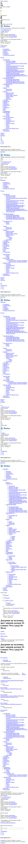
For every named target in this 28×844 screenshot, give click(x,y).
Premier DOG (9, 90)
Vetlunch (8, 97)
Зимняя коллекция (10, 121)
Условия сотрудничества (9, 55)
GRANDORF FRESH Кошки (12, 79)
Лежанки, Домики (10, 123)
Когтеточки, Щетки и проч (12, 128)
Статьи (2, 134)
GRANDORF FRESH (8, 78)
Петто (4, 108)
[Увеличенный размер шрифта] (2, 5)
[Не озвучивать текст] (1, 22)
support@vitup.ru (13, 36)
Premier (5, 88)
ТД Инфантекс (6, 111)
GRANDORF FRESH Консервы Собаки (15, 83)
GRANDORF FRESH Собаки (13, 80)
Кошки (7, 85)
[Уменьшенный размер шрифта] (1, 2)
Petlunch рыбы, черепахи (11, 95)
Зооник (5, 106)
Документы (6, 54)
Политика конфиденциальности (8, 822)
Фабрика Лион (6, 118)
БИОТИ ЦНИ (6, 112)
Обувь (7, 124)
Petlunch (5, 91)
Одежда (8, 126)
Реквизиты (5, 52)
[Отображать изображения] (1, 16)
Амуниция (8, 119)
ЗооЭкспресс (6, 107)
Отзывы (5, 51)
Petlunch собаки (9, 96)
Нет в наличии (4, 657)
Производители (7, 50)
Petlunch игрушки (10, 92)
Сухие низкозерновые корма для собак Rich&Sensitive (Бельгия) (15, 69)
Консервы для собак (10, 62)
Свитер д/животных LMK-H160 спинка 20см (11, 688)
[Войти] (1, 138)
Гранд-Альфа (6, 116)
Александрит (6, 101)
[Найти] (2, 160)
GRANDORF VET (7, 84)
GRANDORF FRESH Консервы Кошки (15, 81)
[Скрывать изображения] (1, 18)
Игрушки (8, 122)
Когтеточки (8, 99)
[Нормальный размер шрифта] (1, 3)
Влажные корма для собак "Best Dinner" (18, 776)
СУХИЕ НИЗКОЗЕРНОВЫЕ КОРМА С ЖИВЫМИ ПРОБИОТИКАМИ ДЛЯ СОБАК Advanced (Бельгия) (16, 76)
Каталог (2, 57)
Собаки (7, 86)
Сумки (7, 127)
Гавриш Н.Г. (6, 103)
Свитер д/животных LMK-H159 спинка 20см (11, 704)
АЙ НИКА (5, 100)
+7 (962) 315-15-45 (7, 29)
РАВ (4, 110)
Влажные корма (9, 117)
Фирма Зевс (6, 129)
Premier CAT (9, 89)
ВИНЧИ (5, 102)
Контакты (3, 135)
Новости (3, 133)
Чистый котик (6, 130)
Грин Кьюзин (6, 105)
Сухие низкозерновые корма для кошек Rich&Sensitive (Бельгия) (15, 66)
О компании (6, 49)
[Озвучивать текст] (1, 21)
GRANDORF (6, 59)
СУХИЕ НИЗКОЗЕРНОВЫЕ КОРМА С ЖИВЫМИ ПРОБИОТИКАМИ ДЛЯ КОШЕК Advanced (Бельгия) (15, 72)
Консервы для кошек (11, 61)
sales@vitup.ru (12, 34)
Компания (3, 46)
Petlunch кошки (9, 94)
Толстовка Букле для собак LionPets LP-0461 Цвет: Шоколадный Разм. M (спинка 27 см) (12, 696)
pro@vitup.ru (14, 35)
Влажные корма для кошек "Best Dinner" (18, 774)
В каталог (3, 151)
